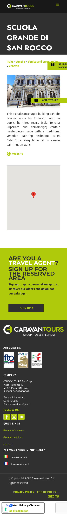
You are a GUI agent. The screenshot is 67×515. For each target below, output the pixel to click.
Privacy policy (23, 492)
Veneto (20, 61)
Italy (10, 61)
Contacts (8, 444)
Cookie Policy (47, 492)
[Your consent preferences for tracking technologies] (6, 509)
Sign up (25, 308)
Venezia (14, 65)
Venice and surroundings (44, 61)
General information (13, 430)
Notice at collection (16, 510)
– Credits (53, 494)
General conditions (13, 437)
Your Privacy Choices (26, 505)
